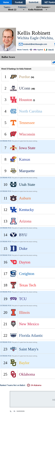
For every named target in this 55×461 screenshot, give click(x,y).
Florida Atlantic (31, 335)
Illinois (24, 312)
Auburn (25, 198)
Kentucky (26, 210)
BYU (23, 235)
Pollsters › (22, 7)
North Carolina (30, 111)
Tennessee (27, 123)
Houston (25, 100)
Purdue (24, 77)
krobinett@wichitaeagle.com (35, 44)
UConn (24, 88)
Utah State (27, 184)
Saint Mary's (28, 349)
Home (6, 2)
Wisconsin (27, 134)
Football (19, 2)
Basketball (33, 2)
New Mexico (29, 324)
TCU (23, 299)
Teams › (7, 7)
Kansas (24, 159)
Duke (23, 248)
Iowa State (27, 148)
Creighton (26, 273)
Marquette (27, 171)
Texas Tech (27, 285)
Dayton (24, 262)
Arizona (25, 221)
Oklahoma (27, 374)
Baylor (24, 363)
